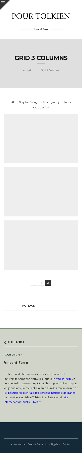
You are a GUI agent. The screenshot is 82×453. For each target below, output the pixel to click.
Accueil (27, 70)
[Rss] (46, 430)
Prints (67, 102)
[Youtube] (36, 430)
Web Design (41, 107)
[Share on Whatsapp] (46, 305)
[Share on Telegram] (49, 305)
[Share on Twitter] (42, 305)
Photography (51, 102)
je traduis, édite (62, 379)
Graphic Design (29, 102)
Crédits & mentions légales (44, 444)
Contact (67, 444)
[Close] (5, 5)
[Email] (41, 430)
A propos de (17, 444)
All (12, 102)
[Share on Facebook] (38, 305)
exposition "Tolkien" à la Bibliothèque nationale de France (40, 393)
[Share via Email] (57, 305)
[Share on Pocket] (53, 305)
